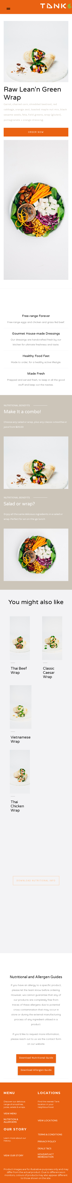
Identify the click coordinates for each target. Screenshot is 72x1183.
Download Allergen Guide (36, 1069)
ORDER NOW (36, 132)
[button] (8, 8)
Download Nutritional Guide (36, 1057)
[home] (40, 8)
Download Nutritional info (36, 880)
